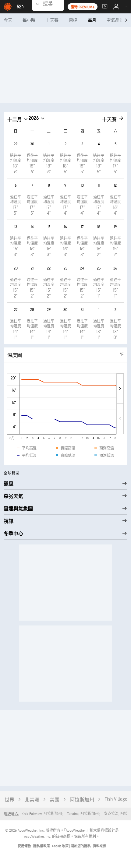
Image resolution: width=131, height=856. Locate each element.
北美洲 (32, 800)
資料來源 (99, 846)
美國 (54, 800)
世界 (9, 800)
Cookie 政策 (60, 846)
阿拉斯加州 (82, 800)
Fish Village (115, 799)
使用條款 (25, 846)
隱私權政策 (42, 846)
